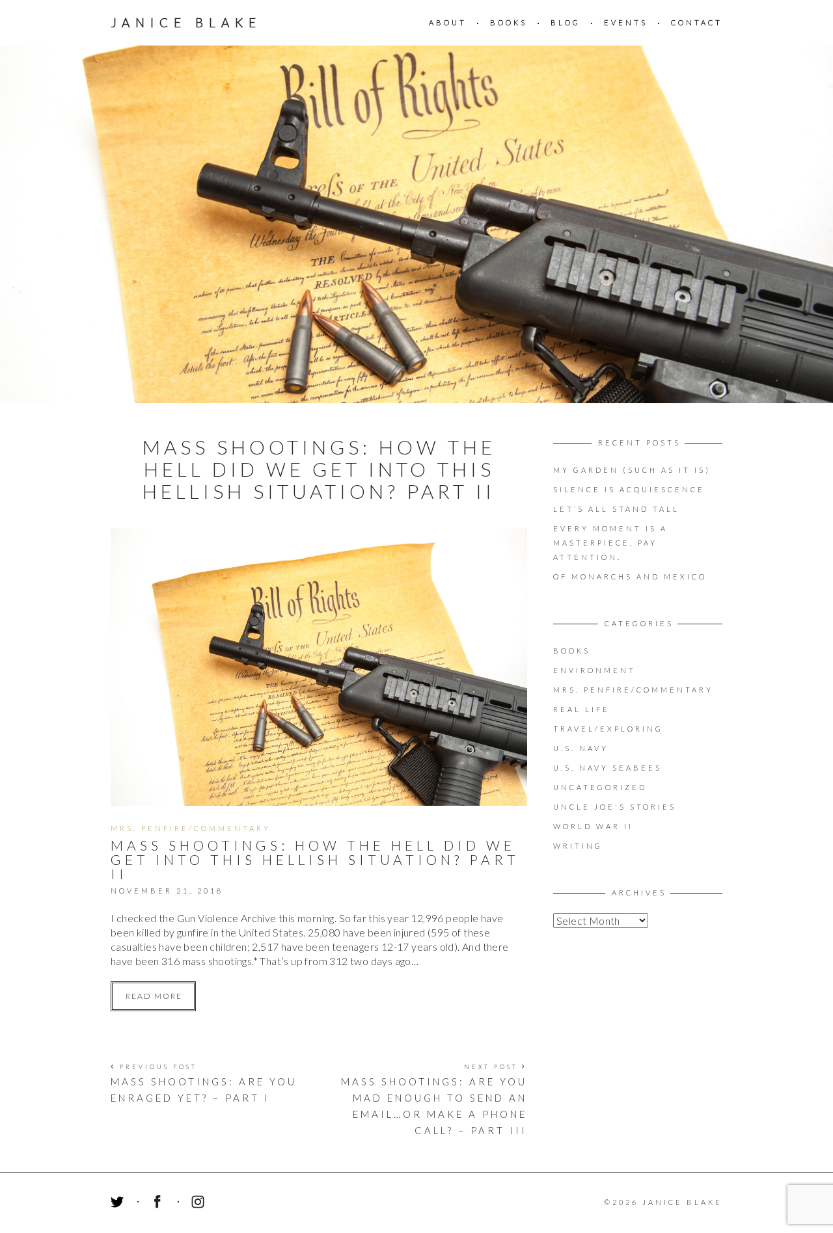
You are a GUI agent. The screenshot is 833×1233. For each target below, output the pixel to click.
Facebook (159, 1203)
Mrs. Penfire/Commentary (191, 828)
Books (508, 22)
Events (626, 22)
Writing (578, 846)
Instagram (199, 1203)
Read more (154, 996)
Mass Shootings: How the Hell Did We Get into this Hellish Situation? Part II (315, 859)
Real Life (581, 709)
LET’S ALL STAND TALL (616, 509)
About (448, 22)
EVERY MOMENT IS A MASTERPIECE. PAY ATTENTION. (610, 542)
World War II (593, 826)
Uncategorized (600, 787)
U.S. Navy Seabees (607, 767)
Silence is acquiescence (629, 489)
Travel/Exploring (608, 728)
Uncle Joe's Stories (614, 806)
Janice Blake (186, 22)
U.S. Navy (580, 748)
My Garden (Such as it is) (632, 470)
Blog (565, 22)
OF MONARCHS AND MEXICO (630, 576)
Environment (594, 670)
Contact (696, 22)
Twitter (119, 1203)
